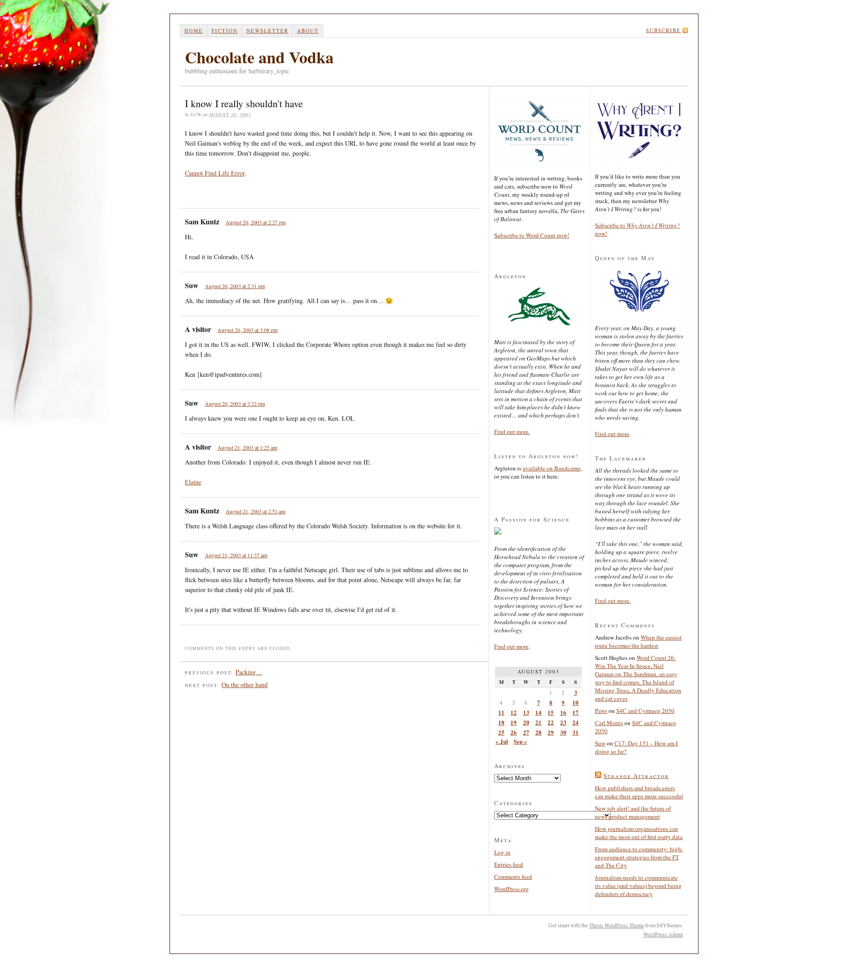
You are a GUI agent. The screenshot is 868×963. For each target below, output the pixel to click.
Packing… (249, 672)
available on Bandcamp (551, 468)
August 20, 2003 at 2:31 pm (235, 285)
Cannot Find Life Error (215, 173)
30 (563, 732)
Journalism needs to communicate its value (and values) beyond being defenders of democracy (638, 885)
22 (550, 722)
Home (193, 30)
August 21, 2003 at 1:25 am (247, 447)
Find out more (511, 646)
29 (550, 732)
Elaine (193, 482)
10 (575, 702)
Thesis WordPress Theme (616, 925)
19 (513, 722)
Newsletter (267, 30)
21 (538, 722)
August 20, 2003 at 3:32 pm (235, 403)
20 (526, 722)
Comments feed (513, 877)
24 (575, 722)
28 (538, 732)
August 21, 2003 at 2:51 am (255, 511)
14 (538, 712)
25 (501, 732)
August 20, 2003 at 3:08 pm (247, 329)
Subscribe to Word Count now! (531, 235)
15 (550, 712)
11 (501, 712)
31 (575, 732)
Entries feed (508, 864)
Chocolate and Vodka (259, 57)
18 (501, 722)
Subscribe (663, 30)
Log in (502, 852)
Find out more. (512, 431)
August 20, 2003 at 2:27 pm (256, 222)
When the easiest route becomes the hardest (638, 641)
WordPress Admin (663, 934)
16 (563, 712)
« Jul (501, 741)
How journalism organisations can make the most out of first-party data (639, 833)
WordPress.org (511, 889)
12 (513, 712)
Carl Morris (609, 723)
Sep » (520, 741)
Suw (600, 743)
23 (563, 722)
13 (526, 712)
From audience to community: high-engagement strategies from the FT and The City (639, 857)
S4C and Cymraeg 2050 (645, 711)
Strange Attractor (636, 776)
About (308, 30)
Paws (601, 711)
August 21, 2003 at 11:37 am (236, 555)
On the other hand (245, 684)
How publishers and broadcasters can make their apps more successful (639, 792)
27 (526, 732)
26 (513, 732)
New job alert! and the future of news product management (633, 812)
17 (575, 712)
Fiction (225, 30)
